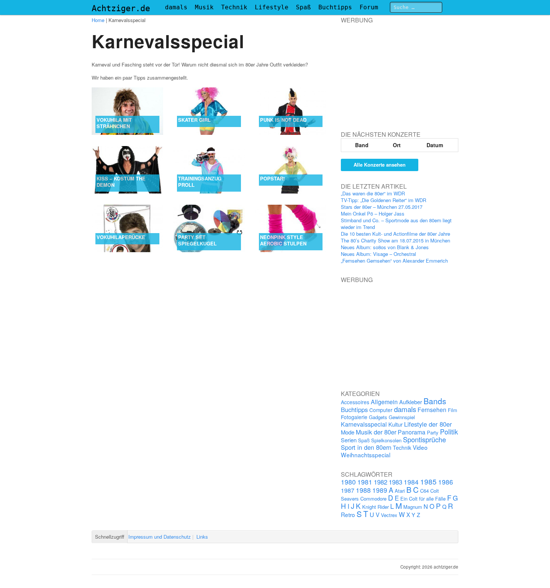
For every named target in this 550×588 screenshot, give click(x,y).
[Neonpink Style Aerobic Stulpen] (291, 228)
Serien (349, 440)
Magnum (412, 506)
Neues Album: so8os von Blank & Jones (385, 247)
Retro (348, 514)
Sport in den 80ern (366, 447)
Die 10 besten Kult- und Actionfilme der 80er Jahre (395, 233)
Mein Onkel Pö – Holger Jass (372, 213)
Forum (369, 7)
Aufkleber (410, 402)
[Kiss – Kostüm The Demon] (127, 170)
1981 (364, 481)
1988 (363, 490)
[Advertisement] (397, 70)
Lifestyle (271, 7)
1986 (445, 481)
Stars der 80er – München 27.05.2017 (381, 206)
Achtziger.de (121, 8)
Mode (347, 432)
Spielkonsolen (386, 440)
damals (176, 7)
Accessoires (355, 402)
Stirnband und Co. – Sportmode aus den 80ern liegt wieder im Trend (396, 223)
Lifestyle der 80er (428, 424)
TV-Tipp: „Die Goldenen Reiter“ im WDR (383, 200)
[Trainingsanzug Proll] (209, 170)
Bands (435, 400)
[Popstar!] (291, 170)
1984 (411, 481)
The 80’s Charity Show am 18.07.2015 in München (395, 240)
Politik (449, 431)
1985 (428, 481)
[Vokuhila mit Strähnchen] (127, 111)
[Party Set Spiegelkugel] (209, 228)
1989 (379, 490)
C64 (424, 490)
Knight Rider (375, 506)
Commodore (373, 498)
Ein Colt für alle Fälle (423, 498)
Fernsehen (432, 409)
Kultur (395, 424)
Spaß (303, 7)
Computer (380, 410)
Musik (204, 7)
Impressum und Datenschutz (159, 536)
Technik (234, 7)
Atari (400, 490)
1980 (348, 481)
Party (433, 432)
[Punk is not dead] (291, 111)
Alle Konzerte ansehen (380, 164)
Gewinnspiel (402, 417)
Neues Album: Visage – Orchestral (378, 253)
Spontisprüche (424, 439)
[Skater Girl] (209, 111)
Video (420, 447)
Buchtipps (335, 7)
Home (98, 20)
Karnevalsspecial (364, 424)
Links (202, 536)
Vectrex (389, 515)
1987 (347, 490)
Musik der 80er (376, 431)
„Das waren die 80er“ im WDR (373, 193)
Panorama (411, 432)
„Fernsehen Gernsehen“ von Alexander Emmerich (394, 260)
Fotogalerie (354, 417)
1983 (395, 481)
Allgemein (384, 401)
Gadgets (378, 417)
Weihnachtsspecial (365, 455)
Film (452, 410)
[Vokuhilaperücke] (127, 228)
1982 (380, 481)
